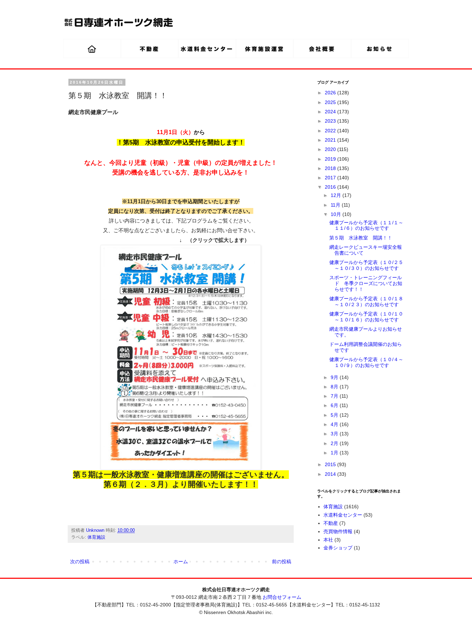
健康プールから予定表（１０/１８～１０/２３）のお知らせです (366, 301)
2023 (331, 121)
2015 (331, 464)
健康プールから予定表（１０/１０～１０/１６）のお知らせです (366, 316)
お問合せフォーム (282, 597)
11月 (336, 205)
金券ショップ (337, 547)
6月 (335, 405)
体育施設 (96, 537)
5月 (335, 415)
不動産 (330, 523)
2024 (331, 111)
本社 (328, 539)
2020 (331, 149)
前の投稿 (281, 561)
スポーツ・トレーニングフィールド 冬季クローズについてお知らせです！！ (365, 283)
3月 (335, 433)
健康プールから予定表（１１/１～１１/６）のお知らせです (366, 225)
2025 (331, 102)
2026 (331, 92)
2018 (331, 168)
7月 (335, 396)
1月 (335, 452)
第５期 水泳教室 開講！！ (360, 237)
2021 (331, 140)
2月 (335, 443)
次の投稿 (79, 561)
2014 (331, 474)
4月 (335, 424)
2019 (331, 159)
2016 (331, 187)
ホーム (180, 561)
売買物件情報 (337, 531)
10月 (336, 214)
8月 (335, 386)
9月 (335, 377)
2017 (331, 177)
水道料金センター (342, 515)
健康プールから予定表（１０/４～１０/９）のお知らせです (366, 362)
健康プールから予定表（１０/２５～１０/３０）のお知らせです (366, 265)
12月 (336, 195)
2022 (331, 130)
